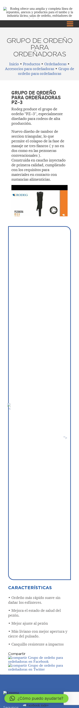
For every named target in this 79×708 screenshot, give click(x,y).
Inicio (14, 64)
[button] (36, 698)
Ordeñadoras (55, 64)
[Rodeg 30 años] (39, 19)
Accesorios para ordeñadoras (29, 68)
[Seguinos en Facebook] (36, 705)
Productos (31, 64)
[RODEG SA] (11, 693)
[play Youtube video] (39, 200)
